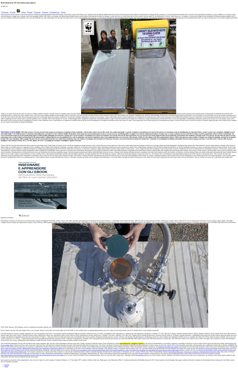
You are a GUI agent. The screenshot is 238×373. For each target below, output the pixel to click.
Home (6, 366)
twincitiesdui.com (141, 355)
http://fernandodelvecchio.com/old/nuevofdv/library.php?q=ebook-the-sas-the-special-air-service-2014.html (32, 355)
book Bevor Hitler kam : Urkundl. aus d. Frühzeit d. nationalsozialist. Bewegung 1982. (194, 352)
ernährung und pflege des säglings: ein (169, 347)
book (6, 350)
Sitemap (6, 365)
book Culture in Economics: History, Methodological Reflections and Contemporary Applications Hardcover (32, 348)
